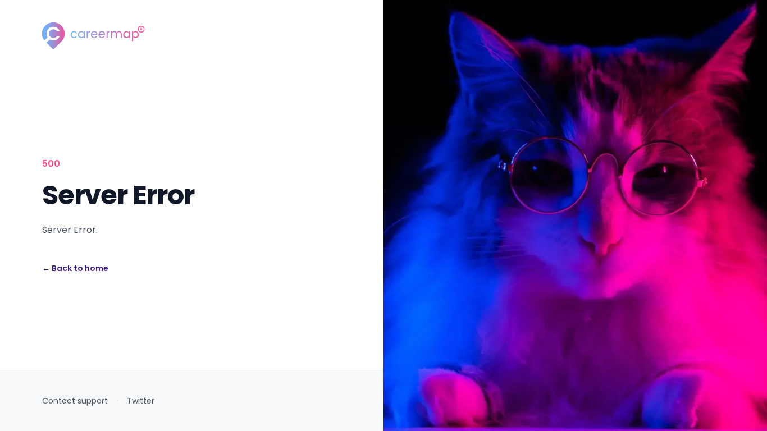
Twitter (140, 400)
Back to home (75, 268)
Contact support (75, 400)
